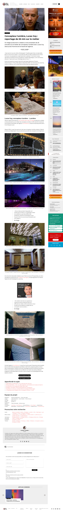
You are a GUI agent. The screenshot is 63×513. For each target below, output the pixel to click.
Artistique (18, 420)
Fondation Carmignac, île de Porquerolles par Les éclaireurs (19, 387)
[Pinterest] (20, 441)
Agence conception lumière (17, 412)
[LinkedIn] (28, 441)
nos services (33, 4)
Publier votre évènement (55, 197)
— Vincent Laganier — (24, 49)
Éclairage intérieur (24, 417)
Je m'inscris (56, 239)
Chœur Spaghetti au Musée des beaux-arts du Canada (57, 190)
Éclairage (26, 412)
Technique (23, 420)
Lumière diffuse (23, 414)
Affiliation (27, 508)
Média (28, 420)
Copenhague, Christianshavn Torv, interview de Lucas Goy (19, 383)
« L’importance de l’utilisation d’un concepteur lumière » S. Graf (20, 390)
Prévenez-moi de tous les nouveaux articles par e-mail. (14, 475)
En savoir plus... (55, 98)
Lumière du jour (38, 414)
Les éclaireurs (26, 123)
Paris (19, 413)
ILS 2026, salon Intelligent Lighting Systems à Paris (56, 179)
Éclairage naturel (19, 418)
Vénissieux (15, 413)
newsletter (38, 4)
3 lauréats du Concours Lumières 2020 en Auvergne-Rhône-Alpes (20, 388)
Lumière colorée (30, 414)
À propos (9, 508)
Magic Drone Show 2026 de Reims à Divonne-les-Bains (57, 162)
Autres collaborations (53, 230)
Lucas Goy (13, 405)
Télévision (32, 420)
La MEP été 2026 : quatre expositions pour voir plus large (57, 173)
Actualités (20, 4)
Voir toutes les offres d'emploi (55, 50)
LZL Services (25, 433)
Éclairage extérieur (16, 417)
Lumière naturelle (15, 415)
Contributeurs (13, 508)
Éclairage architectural (33, 417)
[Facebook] (22, 441)
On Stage (32, 120)
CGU (16, 508)
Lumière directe (15, 414)
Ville (34, 412)
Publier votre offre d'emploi (56, 52)
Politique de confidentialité (22, 509)
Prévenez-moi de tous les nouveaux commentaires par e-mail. (13, 472)
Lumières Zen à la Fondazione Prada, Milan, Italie (17, 386)
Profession (25, 4)
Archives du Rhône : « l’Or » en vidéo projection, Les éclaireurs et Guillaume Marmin (24, 384)
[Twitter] (24, 441)
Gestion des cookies (36, 509)
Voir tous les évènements (55, 195)
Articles (13, 420)
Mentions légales (31, 509)
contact (42, 4)
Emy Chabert (33, 405)
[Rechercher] (59, 4)
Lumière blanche (24, 415)
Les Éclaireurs (19, 405)
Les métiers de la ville (24, 120)
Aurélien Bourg (41, 406)
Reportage (38, 412)
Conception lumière (39, 420)
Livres (29, 4)
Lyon (43, 412)
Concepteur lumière (16, 419)
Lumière (30, 412)
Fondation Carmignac (23, 277)
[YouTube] (26, 441)
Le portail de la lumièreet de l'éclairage (14, 4)
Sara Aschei (27, 406)
